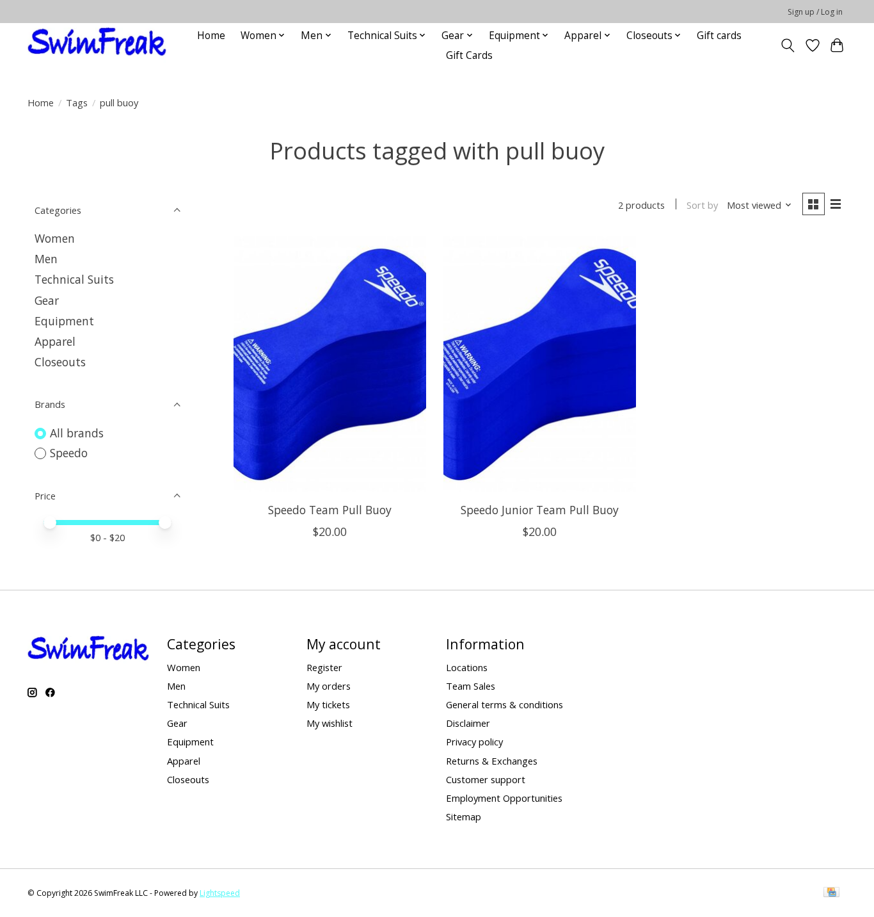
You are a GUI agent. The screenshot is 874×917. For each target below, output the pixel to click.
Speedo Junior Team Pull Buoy (540, 509)
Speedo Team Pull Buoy (330, 509)
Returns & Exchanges (491, 760)
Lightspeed (220, 893)
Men (46, 258)
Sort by (702, 205)
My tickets (328, 704)
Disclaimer (468, 723)
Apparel (55, 341)
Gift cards (719, 35)
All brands (77, 433)
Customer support (485, 779)
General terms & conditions (504, 704)
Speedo (69, 452)
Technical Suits (74, 279)
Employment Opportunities (504, 797)
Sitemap (463, 816)
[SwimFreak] (97, 45)
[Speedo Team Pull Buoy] (330, 364)
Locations (467, 667)
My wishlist (329, 723)
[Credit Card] (831, 893)
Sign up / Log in (815, 11)
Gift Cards (469, 55)
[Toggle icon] (788, 45)
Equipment (64, 321)
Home (211, 35)
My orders (328, 685)
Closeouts (60, 361)
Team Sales (470, 685)
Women (55, 238)
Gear (47, 300)
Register (324, 667)
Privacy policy (474, 741)
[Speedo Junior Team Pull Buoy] (539, 364)
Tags (77, 102)
